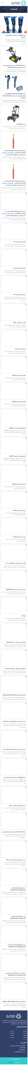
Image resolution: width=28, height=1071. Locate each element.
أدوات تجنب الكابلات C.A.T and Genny (16, 563)
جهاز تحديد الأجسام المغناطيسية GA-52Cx (14, 721)
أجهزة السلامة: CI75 (20, 349)
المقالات (25, 1037)
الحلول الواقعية (11, 1062)
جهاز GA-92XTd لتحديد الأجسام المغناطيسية (14, 832)
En (26, 1039)
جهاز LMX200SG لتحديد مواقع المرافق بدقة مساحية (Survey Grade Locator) (14, 66)
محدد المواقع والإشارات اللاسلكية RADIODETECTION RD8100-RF (17, 945)
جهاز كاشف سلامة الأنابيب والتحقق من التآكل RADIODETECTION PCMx (15, 974)
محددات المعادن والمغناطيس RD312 (16, 860)
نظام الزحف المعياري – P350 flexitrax (16, 642)
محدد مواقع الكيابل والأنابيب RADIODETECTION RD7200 (18, 917)
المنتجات (12, 1033)
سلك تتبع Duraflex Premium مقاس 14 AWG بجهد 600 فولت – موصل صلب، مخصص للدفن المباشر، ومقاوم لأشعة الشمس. (14, 213)
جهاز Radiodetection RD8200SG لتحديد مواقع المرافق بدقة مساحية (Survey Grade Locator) (14, 96)
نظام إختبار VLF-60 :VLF (19, 268)
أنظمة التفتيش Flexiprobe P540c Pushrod (14, 695)
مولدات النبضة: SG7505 (19, 537)
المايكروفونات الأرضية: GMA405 (17, 428)
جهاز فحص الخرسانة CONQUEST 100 (16, 589)
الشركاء (25, 1035)
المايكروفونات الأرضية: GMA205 (17, 456)
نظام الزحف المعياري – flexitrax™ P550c (15, 668)
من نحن (12, 1031)
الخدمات (25, 1033)
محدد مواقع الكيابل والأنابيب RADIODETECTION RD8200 (18, 889)
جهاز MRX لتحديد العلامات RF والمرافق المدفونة (16, 36)
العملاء (12, 1035)
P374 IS (23, 616)
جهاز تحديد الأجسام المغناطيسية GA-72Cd (14, 749)
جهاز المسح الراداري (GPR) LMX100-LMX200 (14, 1001)
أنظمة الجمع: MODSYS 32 (19, 375)
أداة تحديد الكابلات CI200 (19, 322)
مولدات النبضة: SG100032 (19, 484)
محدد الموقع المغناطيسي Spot (17, 805)
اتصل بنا (12, 1037)
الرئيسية (25, 1031)
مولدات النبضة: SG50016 (19, 510)
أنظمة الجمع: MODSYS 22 (19, 401)
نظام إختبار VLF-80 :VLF (19, 242)
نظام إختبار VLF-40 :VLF (19, 294)
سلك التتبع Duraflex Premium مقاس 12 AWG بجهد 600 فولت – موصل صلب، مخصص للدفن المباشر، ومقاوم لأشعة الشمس (14, 183)
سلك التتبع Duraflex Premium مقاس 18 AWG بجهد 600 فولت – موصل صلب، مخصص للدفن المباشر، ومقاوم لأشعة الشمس (14, 152)
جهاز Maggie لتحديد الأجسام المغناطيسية (15, 777)
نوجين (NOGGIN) (21, 124)
